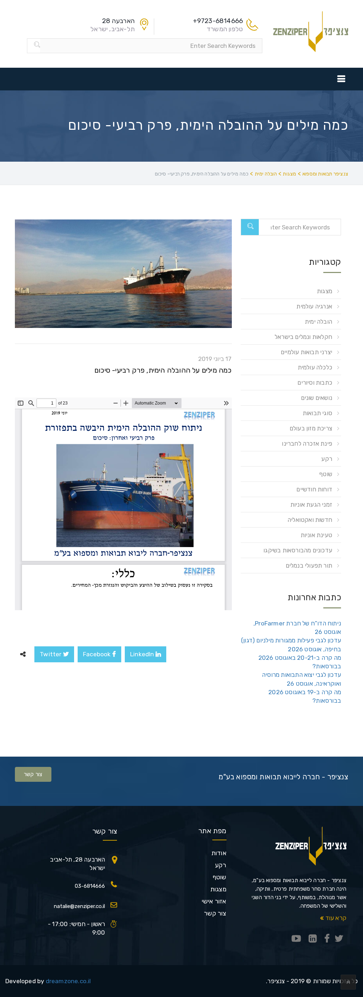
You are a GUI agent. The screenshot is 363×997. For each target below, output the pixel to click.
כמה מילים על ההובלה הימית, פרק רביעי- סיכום (163, 370)
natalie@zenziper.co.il (79, 906)
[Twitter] (339, 939)
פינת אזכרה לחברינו (307, 443)
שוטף (325, 474)
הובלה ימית (318, 321)
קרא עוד (335, 917)
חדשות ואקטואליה (309, 519)
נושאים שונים (316, 397)
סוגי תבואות (317, 413)
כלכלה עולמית (315, 367)
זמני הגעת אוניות (311, 504)
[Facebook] (327, 939)
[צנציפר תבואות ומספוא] (310, 30)
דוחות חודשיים (314, 489)
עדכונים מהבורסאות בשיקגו (297, 550)
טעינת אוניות (316, 535)
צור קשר (33, 774)
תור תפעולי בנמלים (309, 565)
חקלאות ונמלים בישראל (303, 336)
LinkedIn (143, 654)
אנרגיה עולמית (314, 306)
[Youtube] (296, 939)
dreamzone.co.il (68, 981)
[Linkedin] (313, 939)
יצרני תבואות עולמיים (306, 352)
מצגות (324, 291)
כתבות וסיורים (314, 382)
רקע (326, 458)
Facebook (97, 654)
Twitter (51, 654)
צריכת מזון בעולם (311, 428)
